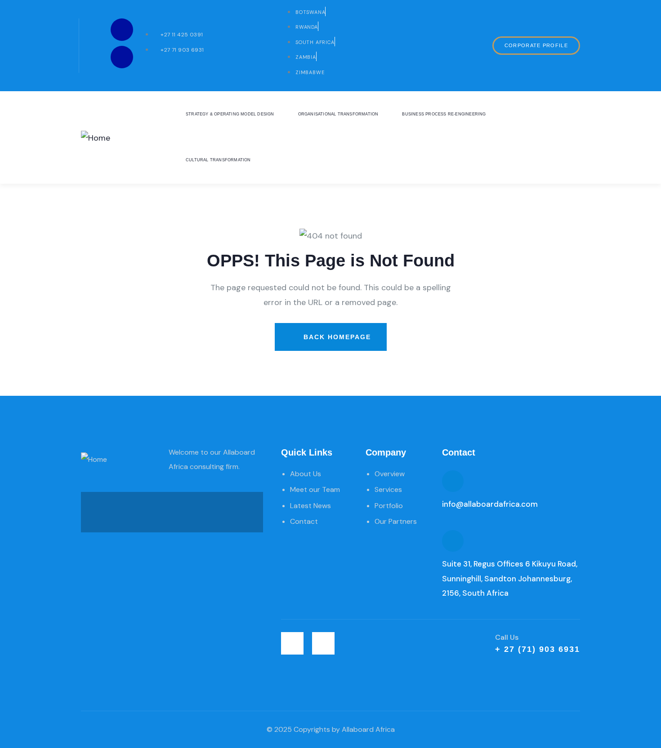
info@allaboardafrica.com (490, 504)
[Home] (95, 138)
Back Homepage (336, 337)
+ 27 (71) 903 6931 (537, 649)
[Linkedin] (122, 29)
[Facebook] (122, 57)
